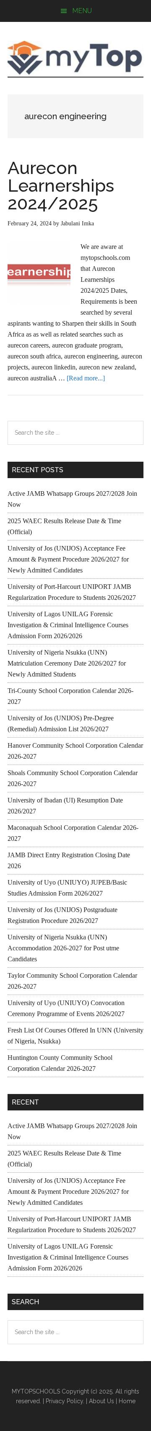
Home (127, 1401)
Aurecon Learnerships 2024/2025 (61, 186)
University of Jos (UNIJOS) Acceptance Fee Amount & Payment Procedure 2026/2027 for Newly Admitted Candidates (68, 559)
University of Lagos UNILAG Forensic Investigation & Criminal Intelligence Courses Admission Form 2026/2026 (68, 624)
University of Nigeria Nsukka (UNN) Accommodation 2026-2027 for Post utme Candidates (63, 948)
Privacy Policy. (65, 1401)
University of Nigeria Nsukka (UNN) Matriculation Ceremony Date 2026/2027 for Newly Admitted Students (67, 663)
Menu (82, 11)
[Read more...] (86, 378)
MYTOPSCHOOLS (75, 58)
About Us (101, 1401)
